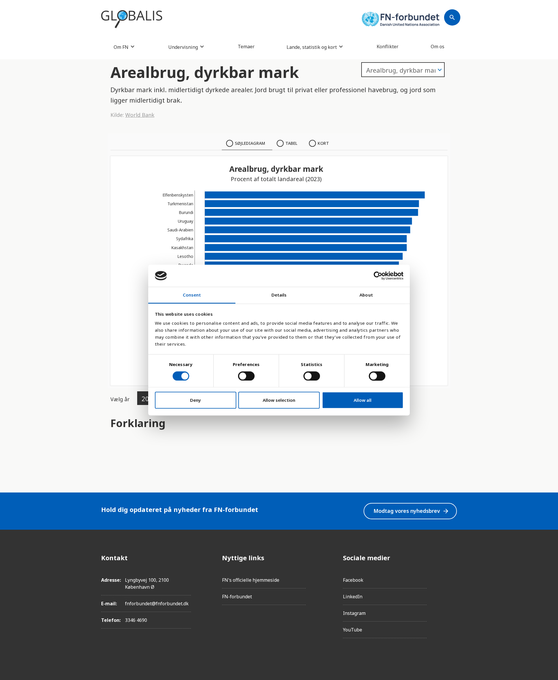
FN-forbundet (237, 596)
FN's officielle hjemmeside (250, 580)
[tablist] (279, 143)
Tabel (291, 143)
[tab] (247, 143)
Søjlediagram (250, 143)
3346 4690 (136, 620)
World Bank (139, 114)
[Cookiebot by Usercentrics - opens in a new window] (378, 275)
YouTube (352, 630)
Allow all (362, 400)
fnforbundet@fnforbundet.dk (157, 603)
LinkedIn (352, 596)
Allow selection (279, 400)
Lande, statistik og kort (312, 47)
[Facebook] (452, 557)
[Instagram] (452, 574)
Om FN (121, 47)
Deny (195, 400)
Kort (323, 143)
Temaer (246, 46)
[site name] (131, 19)
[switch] (246, 376)
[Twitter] (452, 590)
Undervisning (183, 47)
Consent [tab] (192, 295)
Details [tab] (279, 295)
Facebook (353, 580)
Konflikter (387, 46)
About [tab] (366, 295)
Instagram (354, 613)
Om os (437, 46)
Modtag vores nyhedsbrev (411, 511)
